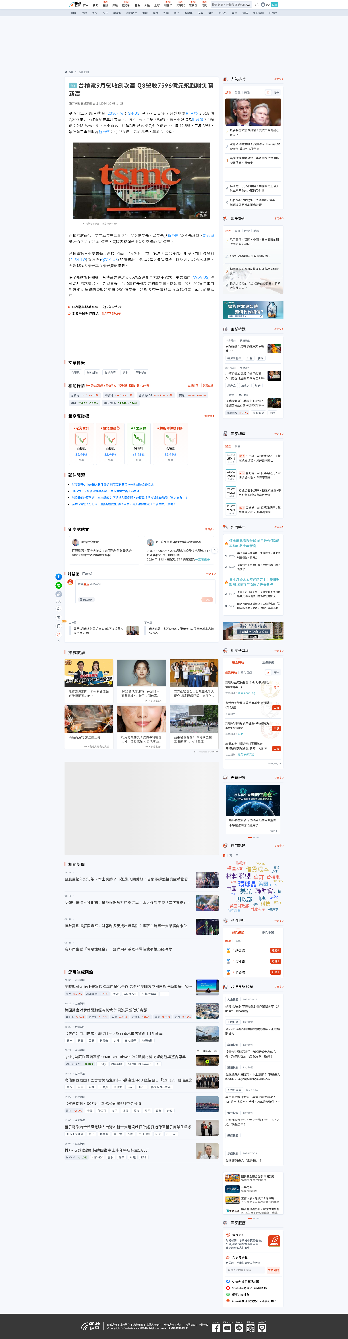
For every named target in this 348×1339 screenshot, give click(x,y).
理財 (211, 13)
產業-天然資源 (246, 754)
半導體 (240, 972)
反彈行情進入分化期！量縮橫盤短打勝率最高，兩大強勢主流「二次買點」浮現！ (123, 504)
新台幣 (192, 113)
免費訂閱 (273, 1270)
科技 (105, 13)
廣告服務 (138, 1324)
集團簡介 (125, 1324)
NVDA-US (200, 277)
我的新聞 (258, 13)
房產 (200, 13)
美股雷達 (245, 340)
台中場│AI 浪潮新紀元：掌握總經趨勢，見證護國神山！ (260, 458)
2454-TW (78, 259)
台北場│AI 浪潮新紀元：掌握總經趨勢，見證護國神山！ (260, 475)
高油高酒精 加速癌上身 (85, 737)
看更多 (209, 529)
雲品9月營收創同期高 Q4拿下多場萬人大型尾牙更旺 (98, 630)
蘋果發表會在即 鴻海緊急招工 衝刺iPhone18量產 (193, 739)
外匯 (147, 5)
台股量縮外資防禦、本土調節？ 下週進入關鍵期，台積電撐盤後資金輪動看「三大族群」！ (129, 497)
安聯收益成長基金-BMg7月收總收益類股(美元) (247, 684)
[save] (58, 626)
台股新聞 (83, 72)
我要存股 (208, 385)
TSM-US (132, 113)
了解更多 (207, 416)
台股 (105, 5)
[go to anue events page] (257, 4)
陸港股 (126, 5)
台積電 (240, 961)
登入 (268, 4)
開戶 (276, 687)
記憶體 (240, 950)
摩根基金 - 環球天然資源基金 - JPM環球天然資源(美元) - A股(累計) (246, 746)
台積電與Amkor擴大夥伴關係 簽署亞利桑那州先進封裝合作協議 (112, 484)
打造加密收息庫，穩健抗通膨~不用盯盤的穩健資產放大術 (260, 492)
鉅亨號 (193, 5)
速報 (145, 13)
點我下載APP (111, 313)
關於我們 (112, 1324)
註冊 (274, 4)
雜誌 (245, 13)
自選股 (273, 13)
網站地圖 (190, 1324)
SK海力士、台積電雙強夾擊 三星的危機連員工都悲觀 (105, 491)
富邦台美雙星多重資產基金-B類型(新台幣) (247, 705)
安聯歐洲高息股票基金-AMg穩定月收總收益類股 (247, 725)
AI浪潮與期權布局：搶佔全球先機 (97, 306)
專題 (234, 13)
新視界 (223, 13)
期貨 (176, 13)
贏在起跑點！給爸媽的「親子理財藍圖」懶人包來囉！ (121, 385)
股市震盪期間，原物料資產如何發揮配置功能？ (89, 693)
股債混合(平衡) (246, 693)
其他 (240, 734)
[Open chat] (58, 634)
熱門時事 (131, 13)
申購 (276, 708)
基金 (137, 5)
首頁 (85, 5)
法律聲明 (203, 1324)
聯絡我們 (169, 1324)
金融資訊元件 (153, 1324)
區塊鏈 (188, 13)
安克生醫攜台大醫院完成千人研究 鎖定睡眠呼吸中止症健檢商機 (194, 693)
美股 (115, 5)
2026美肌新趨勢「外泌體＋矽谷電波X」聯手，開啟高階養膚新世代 (140, 693)
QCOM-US (109, 259)
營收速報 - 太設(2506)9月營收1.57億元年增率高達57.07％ (181, 630)
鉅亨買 (181, 5)
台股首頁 (193, 385)
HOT (241, 456)
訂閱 (204, 5)
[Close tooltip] (89, 634)
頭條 (73, 13)
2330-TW (116, 113)
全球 (157, 5)
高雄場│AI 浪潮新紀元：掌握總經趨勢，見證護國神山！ (260, 509)
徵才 (179, 1324)
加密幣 (168, 5)
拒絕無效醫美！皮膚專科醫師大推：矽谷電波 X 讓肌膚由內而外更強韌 (141, 739)
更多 (276, 92)
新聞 (95, 5)
